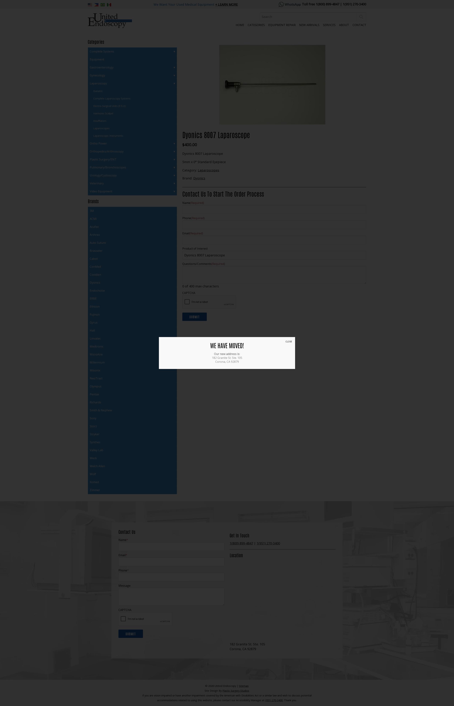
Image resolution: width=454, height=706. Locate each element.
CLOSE (289, 341)
